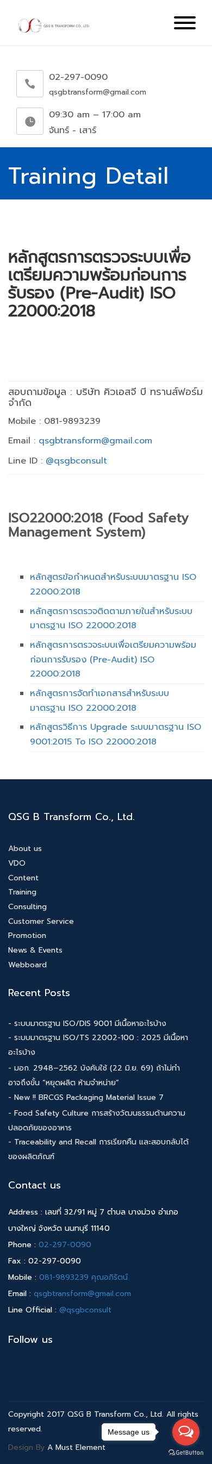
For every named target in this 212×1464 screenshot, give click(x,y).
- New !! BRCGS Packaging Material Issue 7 (86, 1097)
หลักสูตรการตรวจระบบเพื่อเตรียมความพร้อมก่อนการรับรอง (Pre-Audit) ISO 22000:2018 (113, 659)
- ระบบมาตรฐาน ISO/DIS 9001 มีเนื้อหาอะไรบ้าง (87, 1023)
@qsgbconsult (76, 460)
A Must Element (76, 1447)
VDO (17, 863)
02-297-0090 (65, 1244)
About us (25, 848)
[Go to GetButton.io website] (186, 1452)
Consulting (27, 906)
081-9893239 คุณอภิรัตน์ (83, 1277)
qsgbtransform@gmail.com (95, 440)
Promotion (27, 935)
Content (23, 878)
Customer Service (41, 921)
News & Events (35, 950)
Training (22, 892)
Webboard (27, 965)
